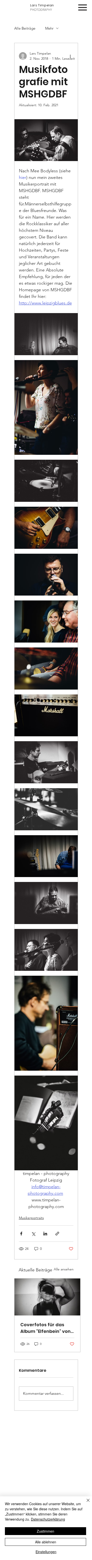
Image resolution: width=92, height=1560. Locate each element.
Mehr (49, 28)
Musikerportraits (31, 1218)
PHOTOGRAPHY (42, 7)
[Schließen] (85, 1503)
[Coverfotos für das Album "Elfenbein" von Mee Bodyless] (47, 1296)
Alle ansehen (64, 1269)
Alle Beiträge (24, 28)
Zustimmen (45, 1531)
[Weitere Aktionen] (70, 56)
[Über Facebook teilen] (21, 1233)
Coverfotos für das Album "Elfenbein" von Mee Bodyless (45, 1328)
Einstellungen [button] (46, 1551)
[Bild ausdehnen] (46, 334)
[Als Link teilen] (57, 1233)
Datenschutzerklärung (48, 1519)
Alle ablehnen (45, 1541)
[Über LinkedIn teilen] (45, 1233)
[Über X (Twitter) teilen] (33, 1233)
